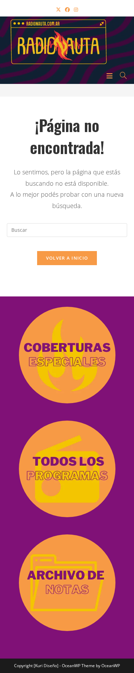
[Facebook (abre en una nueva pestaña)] (67, 9)
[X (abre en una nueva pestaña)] (58, 9)
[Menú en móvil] (111, 75)
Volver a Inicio (67, 258)
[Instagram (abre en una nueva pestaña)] (76, 9)
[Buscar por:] (121, 75)
